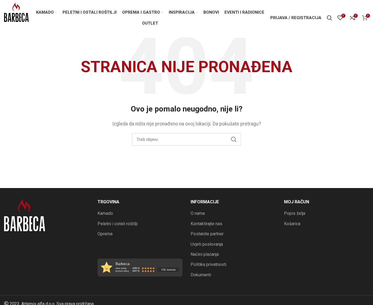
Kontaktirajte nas (206, 223)
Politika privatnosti (208, 264)
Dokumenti (201, 274)
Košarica (292, 223)
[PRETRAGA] (234, 139)
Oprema (105, 233)
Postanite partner (207, 233)
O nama (198, 213)
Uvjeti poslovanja (207, 244)
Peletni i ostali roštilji (117, 223)
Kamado (105, 213)
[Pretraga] (329, 17)
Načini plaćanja (205, 254)
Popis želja (294, 213)
